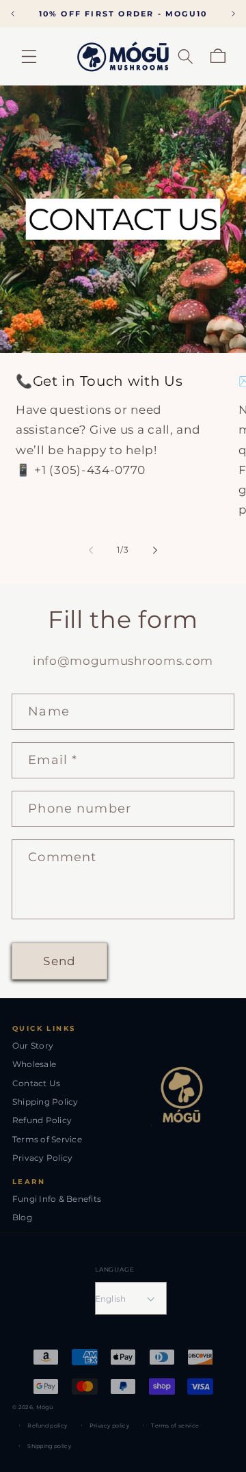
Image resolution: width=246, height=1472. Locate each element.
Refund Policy (42, 1120)
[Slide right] (155, 551)
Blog (22, 1217)
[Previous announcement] (12, 13)
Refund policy (47, 1425)
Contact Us (36, 1083)
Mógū (44, 1407)
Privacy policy (109, 1425)
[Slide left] (91, 551)
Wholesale (34, 1064)
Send (59, 961)
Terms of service (175, 1425)
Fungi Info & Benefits (56, 1199)
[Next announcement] (233, 13)
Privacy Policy (42, 1158)
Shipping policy (49, 1446)
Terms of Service (47, 1139)
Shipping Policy (45, 1101)
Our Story (32, 1045)
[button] (29, 56)
